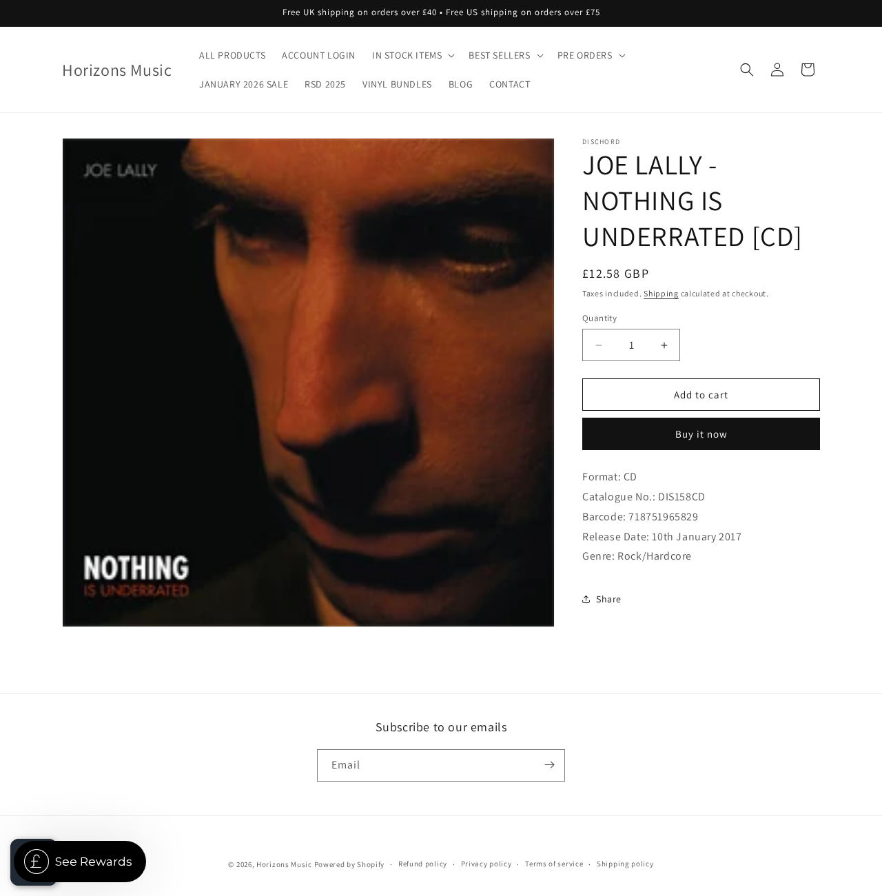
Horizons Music (284, 864)
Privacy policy (486, 864)
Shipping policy (625, 864)
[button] (412, 55)
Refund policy (422, 864)
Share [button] (609, 599)
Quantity (599, 318)
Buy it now (701, 433)
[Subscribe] (549, 765)
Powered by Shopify (349, 864)
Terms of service (554, 864)
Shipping (661, 293)
